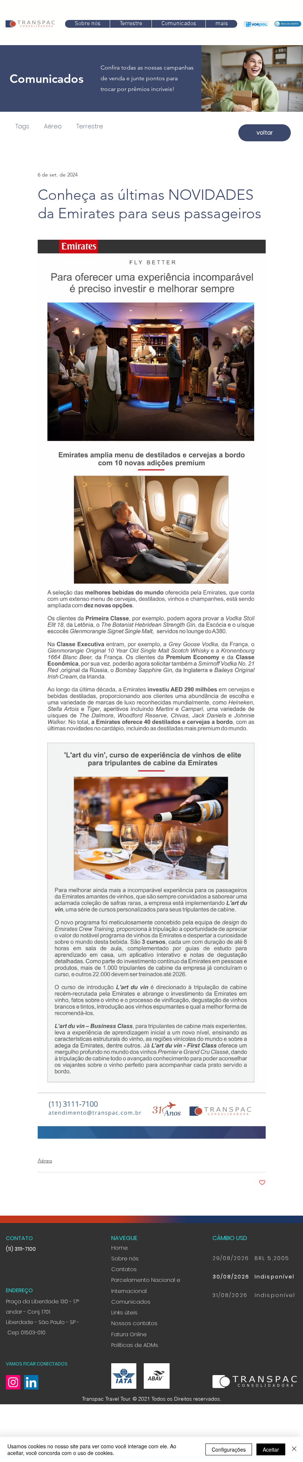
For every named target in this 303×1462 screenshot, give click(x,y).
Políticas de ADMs (134, 1384)
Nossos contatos (134, 1362)
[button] (178, 24)
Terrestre (84, 126)
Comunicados (130, 1341)
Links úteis (124, 1351)
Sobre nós (125, 1297)
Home (119, 1286)
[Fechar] (294, 1449)
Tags (17, 126)
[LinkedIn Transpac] (31, 1421)
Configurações (229, 1449)
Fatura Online (129, 1373)
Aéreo (48, 126)
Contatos (124, 1308)
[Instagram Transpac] (13, 1421)
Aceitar (271, 1449)
